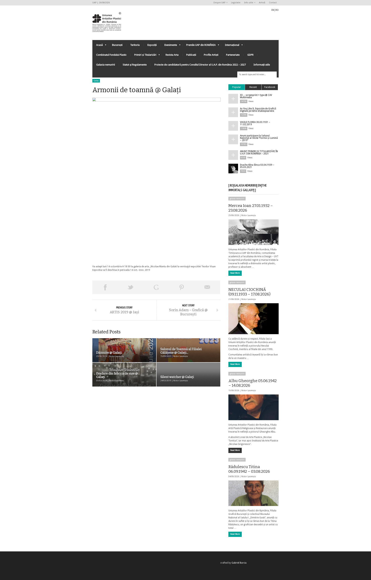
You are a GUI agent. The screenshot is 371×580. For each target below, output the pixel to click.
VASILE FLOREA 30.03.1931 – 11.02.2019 (255, 123)
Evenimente (169, 45)
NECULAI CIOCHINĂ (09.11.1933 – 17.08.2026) (249, 291)
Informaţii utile (262, 64)
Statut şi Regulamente (135, 64)
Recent (253, 87)
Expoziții (152, 44)
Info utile (247, 2)
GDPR (250, 54)
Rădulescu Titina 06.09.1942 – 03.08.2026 (249, 469)
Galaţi (96, 81)
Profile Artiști (211, 54)
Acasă (97, 45)
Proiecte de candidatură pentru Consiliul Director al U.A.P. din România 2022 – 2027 (200, 64)
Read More (235, 273)
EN (272, 10)
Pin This (181, 287)
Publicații (191, 54)
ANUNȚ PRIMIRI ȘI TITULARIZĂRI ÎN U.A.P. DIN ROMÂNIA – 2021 (259, 152)
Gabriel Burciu (239, 562)
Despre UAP (218, 2)
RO (277, 10)
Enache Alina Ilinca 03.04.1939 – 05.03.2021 (257, 166)
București (117, 44)
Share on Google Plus (156, 287)
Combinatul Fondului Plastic (111, 54)
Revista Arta (172, 54)
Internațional (230, 45)
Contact (273, 2)
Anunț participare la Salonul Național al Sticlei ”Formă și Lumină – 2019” (259, 138)
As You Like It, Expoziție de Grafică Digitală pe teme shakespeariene (258, 109)
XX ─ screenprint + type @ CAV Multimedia (256, 96)
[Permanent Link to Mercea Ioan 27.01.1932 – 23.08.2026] (253, 232)
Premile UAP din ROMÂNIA (199, 45)
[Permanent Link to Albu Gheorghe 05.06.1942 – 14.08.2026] (253, 407)
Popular (236, 87)
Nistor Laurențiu (248, 215)
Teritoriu (135, 44)
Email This (207, 287)
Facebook (269, 87)
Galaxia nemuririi (105, 64)
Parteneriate (233, 54)
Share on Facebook (105, 287)
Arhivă (262, 2)
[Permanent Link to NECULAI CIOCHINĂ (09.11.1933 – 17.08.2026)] (253, 318)
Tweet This (130, 287)
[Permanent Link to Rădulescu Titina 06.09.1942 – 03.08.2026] (253, 493)
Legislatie (235, 2)
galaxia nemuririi (237, 199)
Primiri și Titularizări (143, 55)
